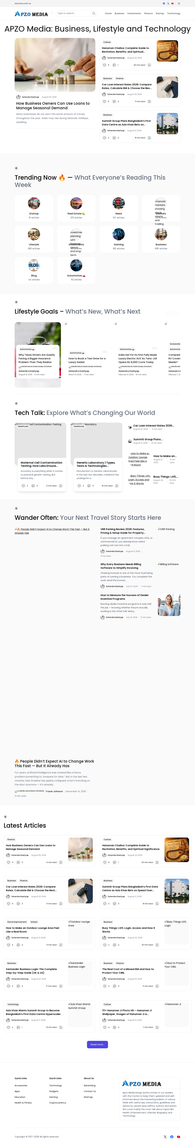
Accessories (175, 344)
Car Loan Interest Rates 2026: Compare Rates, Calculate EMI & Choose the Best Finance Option (127, 86)
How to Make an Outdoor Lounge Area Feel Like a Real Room (164, 456)
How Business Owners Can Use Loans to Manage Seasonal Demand (53, 105)
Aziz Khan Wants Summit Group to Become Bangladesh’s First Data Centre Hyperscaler (33, 1012)
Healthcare (23, 426)
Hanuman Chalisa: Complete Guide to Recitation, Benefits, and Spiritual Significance (125, 50)
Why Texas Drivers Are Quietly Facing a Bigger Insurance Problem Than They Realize (37, 358)
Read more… (97, 1044)
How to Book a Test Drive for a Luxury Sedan (87, 360)
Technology (13, 1004)
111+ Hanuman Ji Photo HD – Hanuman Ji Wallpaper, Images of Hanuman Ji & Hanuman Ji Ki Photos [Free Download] (127, 1012)
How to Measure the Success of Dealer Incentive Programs (125, 597)
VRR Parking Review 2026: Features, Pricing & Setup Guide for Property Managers (123, 531)
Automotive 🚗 (27, 349)
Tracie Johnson (54, 791)
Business (107, 78)
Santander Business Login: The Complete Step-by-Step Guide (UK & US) (31, 971)
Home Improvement (17, 922)
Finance (119, 78)
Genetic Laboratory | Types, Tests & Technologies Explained (96, 464)
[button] (179, 3)
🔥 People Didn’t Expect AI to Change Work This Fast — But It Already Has (54, 763)
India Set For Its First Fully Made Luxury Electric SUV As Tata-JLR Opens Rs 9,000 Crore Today (138, 358)
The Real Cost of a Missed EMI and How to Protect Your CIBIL (128, 971)
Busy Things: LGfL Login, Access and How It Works (165, 476)
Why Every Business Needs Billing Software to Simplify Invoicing (121, 566)
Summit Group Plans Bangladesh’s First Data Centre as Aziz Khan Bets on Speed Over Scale (126, 122)
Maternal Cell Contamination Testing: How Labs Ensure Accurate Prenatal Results (41, 464)
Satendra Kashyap (30, 97)
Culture (107, 42)
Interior (34, 922)
